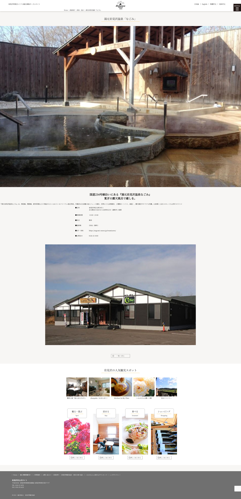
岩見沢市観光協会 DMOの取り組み (72, 475)
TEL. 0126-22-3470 (18, 485)
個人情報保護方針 (25, 475)
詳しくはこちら (78, 458)
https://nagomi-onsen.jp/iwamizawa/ (102, 231)
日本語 (196, 4)
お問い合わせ (47, 475)
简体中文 (222, 4)
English (204, 4)
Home (15, 475)
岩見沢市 (56, 475)
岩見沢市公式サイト (19, 480)
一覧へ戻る (120, 356)
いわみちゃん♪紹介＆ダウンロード (96, 475)
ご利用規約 (36, 475)
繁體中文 (213, 4)
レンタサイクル (114, 475)
